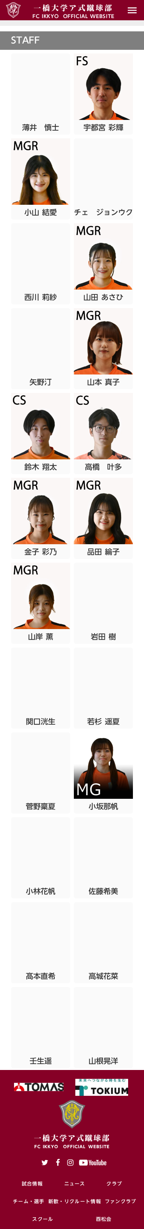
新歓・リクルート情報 (74, 1201)
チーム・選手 (29, 1201)
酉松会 (104, 1219)
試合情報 (32, 1183)
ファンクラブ (121, 1201)
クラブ (114, 1183)
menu (132, 10)
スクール (42, 1219)
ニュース (74, 1183)
